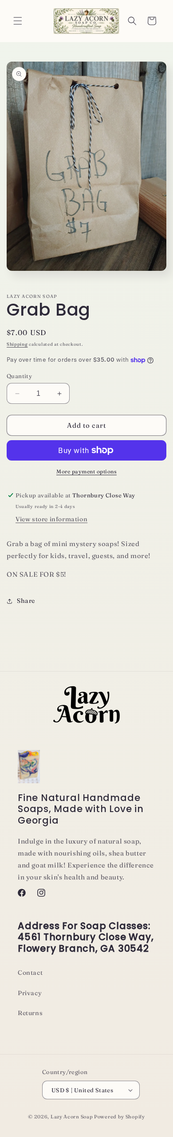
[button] (18, 21)
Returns (30, 1013)
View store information (51, 519)
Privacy (30, 993)
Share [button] (26, 601)
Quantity (19, 375)
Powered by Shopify (119, 1117)
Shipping (17, 344)
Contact (30, 973)
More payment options (86, 471)
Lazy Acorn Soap (72, 1117)
